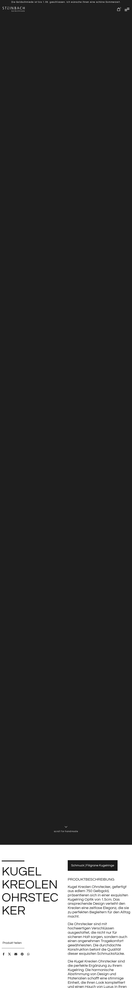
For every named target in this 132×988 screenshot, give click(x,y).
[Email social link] (16, 954)
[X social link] (10, 954)
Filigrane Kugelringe (100, 865)
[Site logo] (14, 9)
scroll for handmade (66, 832)
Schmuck (78, 865)
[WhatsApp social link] (29, 954)
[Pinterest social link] (23, 954)
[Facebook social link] (4, 954)
